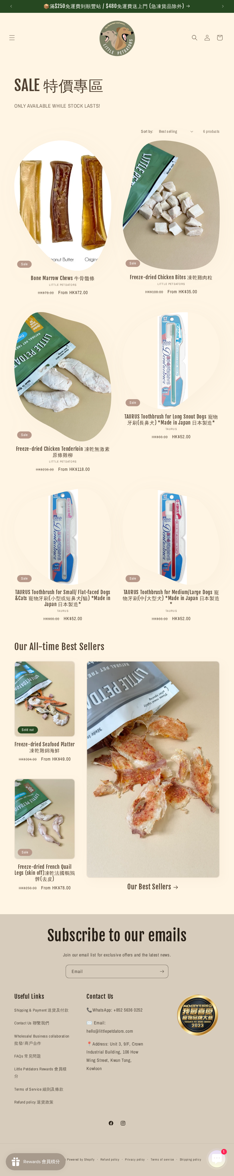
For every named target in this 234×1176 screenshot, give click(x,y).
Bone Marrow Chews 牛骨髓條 (62, 278)
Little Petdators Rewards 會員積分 (40, 1072)
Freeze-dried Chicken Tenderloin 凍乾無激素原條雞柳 (63, 452)
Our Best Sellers (149, 887)
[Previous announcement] (11, 6)
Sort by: (147, 131)
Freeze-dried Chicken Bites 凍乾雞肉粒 (171, 277)
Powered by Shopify (81, 1159)
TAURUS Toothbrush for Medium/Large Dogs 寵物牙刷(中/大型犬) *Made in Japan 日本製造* (171, 598)
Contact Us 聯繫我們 (31, 1023)
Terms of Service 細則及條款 (38, 1089)
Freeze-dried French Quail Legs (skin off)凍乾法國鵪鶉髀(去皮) (45, 873)
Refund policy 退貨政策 (34, 1102)
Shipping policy (190, 1159)
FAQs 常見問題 (27, 1056)
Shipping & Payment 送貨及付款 (41, 1010)
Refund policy (110, 1159)
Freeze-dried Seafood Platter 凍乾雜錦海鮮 (45, 747)
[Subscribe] (162, 971)
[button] (12, 37)
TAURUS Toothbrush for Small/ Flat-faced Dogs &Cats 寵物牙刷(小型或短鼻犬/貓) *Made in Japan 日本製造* (62, 598)
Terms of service (162, 1159)
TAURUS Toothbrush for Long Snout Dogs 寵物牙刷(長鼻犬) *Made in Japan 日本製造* (171, 420)
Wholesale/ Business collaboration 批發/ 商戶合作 (41, 1040)
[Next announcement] (223, 6)
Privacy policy (135, 1159)
